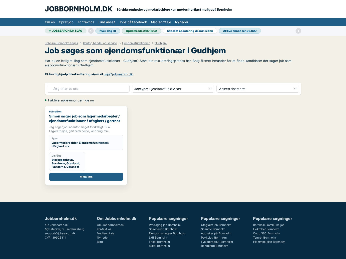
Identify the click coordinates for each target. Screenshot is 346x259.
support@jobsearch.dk (60, 233)
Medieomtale (161, 22)
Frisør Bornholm (159, 241)
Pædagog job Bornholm (165, 225)
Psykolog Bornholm (214, 237)
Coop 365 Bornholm (266, 233)
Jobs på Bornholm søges (61, 43)
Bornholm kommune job (269, 225)
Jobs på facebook (133, 22)
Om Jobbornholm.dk (110, 225)
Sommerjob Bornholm (163, 229)
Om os (50, 22)
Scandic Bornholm (213, 229)
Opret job (66, 22)
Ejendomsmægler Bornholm (167, 233)
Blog (100, 241)
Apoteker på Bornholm (216, 233)
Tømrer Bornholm (264, 237)
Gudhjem (161, 43)
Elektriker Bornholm (266, 229)
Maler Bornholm (159, 245)
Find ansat (107, 22)
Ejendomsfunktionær (136, 43)
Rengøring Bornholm (214, 245)
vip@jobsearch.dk (119, 74)
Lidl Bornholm (158, 237)
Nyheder (181, 22)
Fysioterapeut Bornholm (217, 241)
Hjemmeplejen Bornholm (269, 241)
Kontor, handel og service (100, 43)
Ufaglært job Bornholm (216, 225)
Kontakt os (86, 22)
